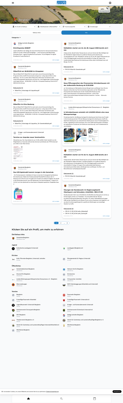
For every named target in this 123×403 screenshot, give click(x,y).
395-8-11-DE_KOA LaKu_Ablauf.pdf (76, 211)
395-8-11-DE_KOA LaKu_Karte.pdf (76, 213)
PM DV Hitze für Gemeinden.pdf (75, 69)
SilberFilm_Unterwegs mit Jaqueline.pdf (27, 90)
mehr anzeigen (55, 60)
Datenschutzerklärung (52, 391)
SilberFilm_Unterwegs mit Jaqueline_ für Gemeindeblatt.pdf (33, 123)
